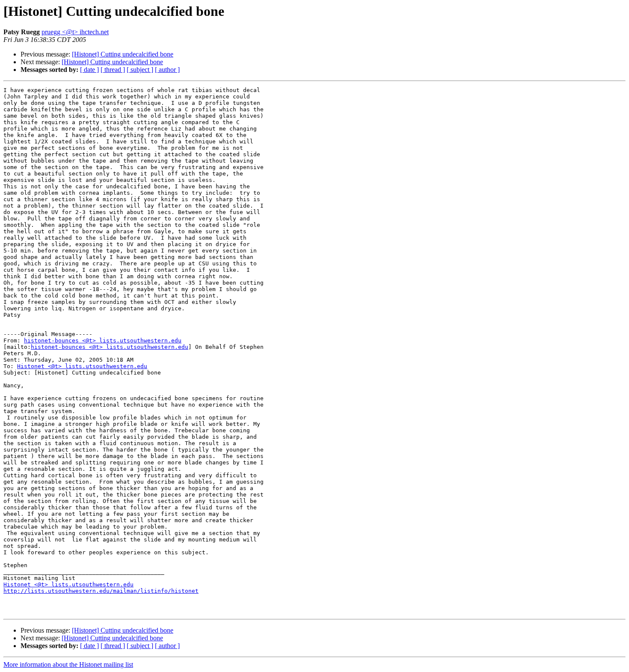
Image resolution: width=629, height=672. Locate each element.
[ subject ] (140, 69)
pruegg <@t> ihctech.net (75, 32)
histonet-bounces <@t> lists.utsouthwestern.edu (102, 340)
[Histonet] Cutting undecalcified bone (122, 54)
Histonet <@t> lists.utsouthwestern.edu (82, 366)
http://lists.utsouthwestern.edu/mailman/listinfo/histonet (101, 591)
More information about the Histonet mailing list (68, 664)
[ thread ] (113, 69)
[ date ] (89, 69)
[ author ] (167, 69)
